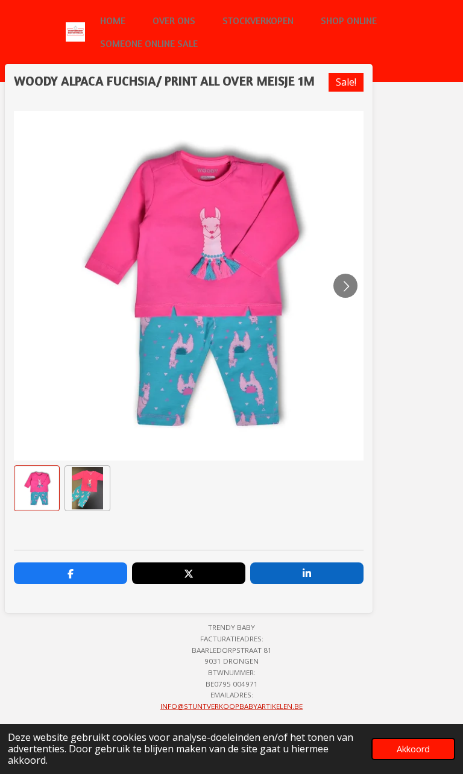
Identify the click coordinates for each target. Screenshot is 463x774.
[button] (37, 488)
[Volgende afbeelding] (345, 286)
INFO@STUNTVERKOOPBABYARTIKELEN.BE (231, 706)
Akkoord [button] (413, 749)
